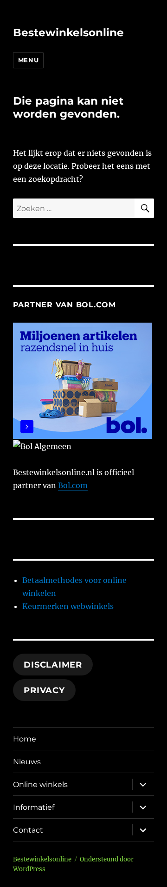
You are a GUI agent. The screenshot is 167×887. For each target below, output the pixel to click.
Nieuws (27, 761)
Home (24, 739)
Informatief (33, 807)
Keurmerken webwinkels (68, 606)
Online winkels (40, 784)
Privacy (44, 690)
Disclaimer (53, 665)
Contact (28, 830)
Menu (28, 60)
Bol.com (73, 485)
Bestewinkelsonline (68, 32)
